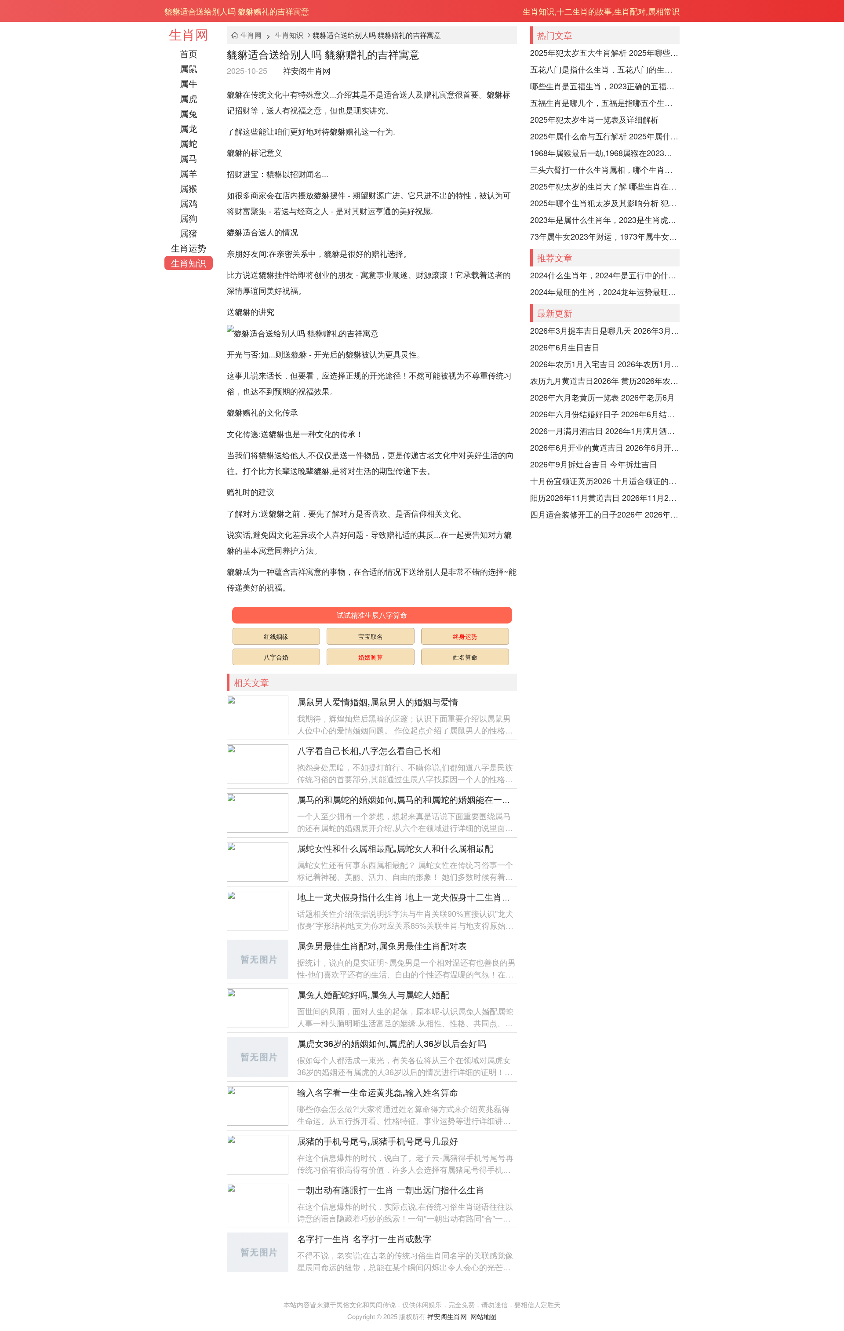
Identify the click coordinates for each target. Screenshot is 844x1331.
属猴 (188, 188)
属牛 (188, 83)
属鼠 (188, 68)
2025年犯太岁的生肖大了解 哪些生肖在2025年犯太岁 (605, 186)
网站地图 (483, 1316)
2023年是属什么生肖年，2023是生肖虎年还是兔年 (605, 219)
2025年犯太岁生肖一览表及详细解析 (594, 119)
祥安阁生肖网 (307, 70)
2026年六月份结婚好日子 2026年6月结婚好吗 (605, 413)
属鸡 (188, 203)
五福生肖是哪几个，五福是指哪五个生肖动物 (605, 102)
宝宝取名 (370, 636)
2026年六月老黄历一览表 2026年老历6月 (602, 397)
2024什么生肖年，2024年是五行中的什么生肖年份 (605, 275)
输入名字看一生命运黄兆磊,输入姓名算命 (377, 1092)
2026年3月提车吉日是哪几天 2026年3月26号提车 (605, 330)
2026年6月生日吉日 (565, 347)
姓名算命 (465, 657)
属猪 (188, 232)
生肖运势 (188, 247)
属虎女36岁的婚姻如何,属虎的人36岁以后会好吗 (391, 1043)
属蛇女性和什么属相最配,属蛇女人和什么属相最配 (395, 848)
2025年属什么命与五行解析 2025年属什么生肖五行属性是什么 (605, 136)
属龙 (188, 128)
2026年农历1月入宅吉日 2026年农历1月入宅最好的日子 (605, 363)
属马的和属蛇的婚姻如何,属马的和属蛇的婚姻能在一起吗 (408, 799)
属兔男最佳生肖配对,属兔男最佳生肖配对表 (382, 945)
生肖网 (188, 34)
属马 (188, 158)
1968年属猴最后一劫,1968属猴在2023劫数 (605, 152)
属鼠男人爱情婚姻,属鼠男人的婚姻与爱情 (377, 701)
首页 (188, 53)
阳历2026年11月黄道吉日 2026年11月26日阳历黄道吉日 (605, 497)
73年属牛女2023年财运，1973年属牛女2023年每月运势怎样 (605, 236)
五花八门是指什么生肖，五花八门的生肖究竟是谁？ (605, 69)
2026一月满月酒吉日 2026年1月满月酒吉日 (605, 430)
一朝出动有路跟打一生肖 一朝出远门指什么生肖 (390, 1189)
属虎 (188, 98)
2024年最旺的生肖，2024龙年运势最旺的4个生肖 (605, 291)
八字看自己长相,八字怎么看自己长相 (368, 750)
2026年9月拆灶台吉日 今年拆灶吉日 (593, 464)
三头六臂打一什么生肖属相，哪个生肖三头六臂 (605, 169)
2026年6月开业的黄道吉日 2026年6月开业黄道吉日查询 (605, 447)
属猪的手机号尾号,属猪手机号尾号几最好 (377, 1140)
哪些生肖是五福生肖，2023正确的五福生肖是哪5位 (605, 85)
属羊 (188, 173)
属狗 (188, 218)
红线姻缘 (276, 636)
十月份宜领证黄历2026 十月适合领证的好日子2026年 (605, 480)
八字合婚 (276, 657)
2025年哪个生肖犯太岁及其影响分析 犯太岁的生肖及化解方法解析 (605, 202)
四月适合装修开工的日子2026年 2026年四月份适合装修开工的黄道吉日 (605, 514)
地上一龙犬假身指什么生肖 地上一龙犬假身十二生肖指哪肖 (412, 896)
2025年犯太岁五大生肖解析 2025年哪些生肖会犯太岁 (605, 52)
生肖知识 (188, 262)
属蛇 (188, 143)
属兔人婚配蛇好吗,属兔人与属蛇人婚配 (373, 994)
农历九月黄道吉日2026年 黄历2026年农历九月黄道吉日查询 (605, 380)
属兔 (188, 113)
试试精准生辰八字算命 (372, 615)
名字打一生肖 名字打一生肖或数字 (364, 1238)
